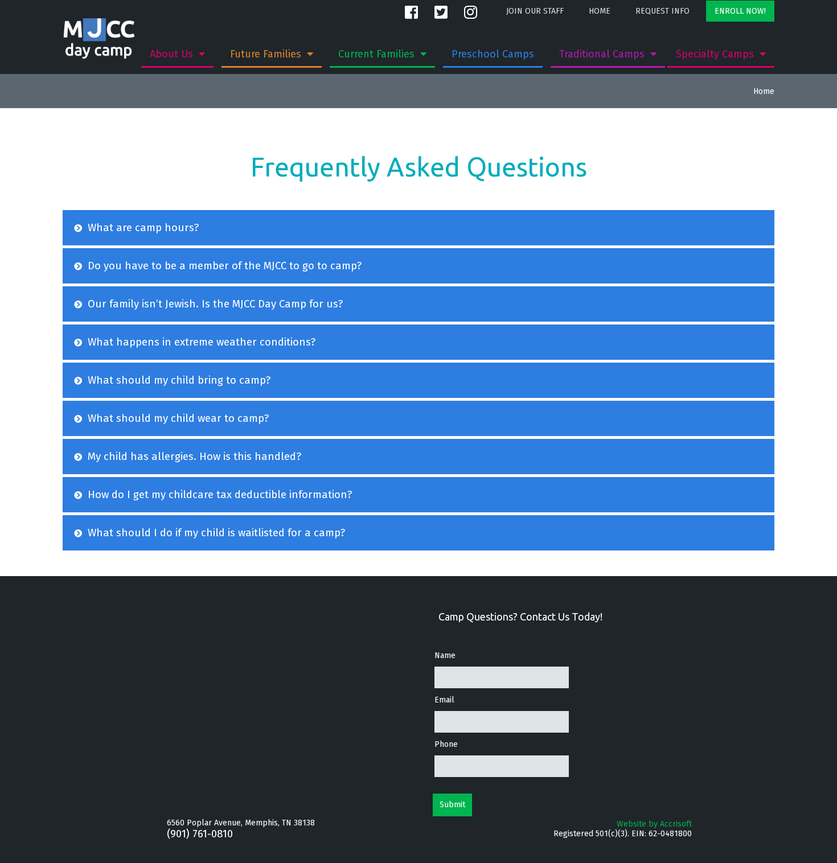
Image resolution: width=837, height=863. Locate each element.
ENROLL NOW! (740, 11)
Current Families (377, 54)
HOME (599, 11)
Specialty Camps (716, 54)
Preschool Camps (493, 54)
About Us (173, 54)
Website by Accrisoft (654, 824)
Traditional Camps (603, 54)
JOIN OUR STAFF (535, 11)
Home (763, 91)
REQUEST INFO (662, 11)
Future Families (267, 54)
